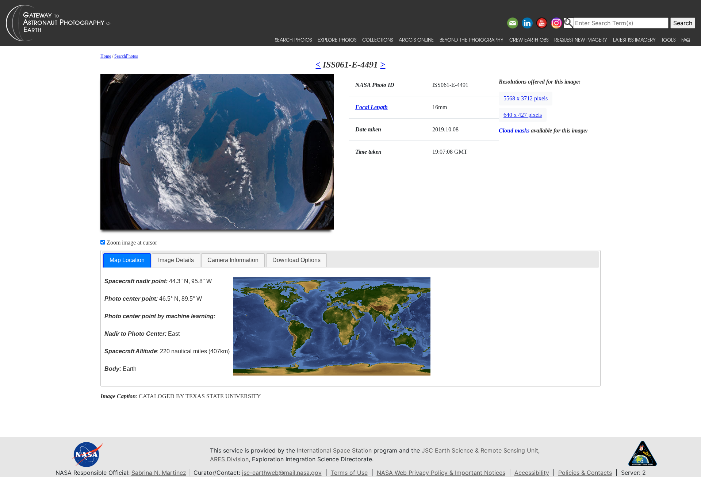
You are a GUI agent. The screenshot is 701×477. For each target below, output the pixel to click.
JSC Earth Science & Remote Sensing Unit (480, 450)
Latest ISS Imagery (634, 39)
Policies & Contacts (585, 472)
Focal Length (371, 107)
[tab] (127, 260)
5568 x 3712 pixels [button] (525, 98)
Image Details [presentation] (176, 260)
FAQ (685, 39)
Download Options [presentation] (296, 260)
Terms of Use (349, 472)
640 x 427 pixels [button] (522, 115)
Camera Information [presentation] (232, 260)
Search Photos (293, 39)
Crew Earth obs (528, 39)
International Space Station (334, 450)
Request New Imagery (580, 39)
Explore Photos (337, 39)
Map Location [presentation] (127, 260)
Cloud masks (514, 130)
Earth (120, 369)
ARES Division (229, 459)
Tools (668, 39)
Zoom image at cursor (131, 242)
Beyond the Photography (471, 39)
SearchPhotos (126, 56)
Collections (377, 39)
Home (105, 56)
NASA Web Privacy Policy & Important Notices (441, 472)
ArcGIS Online (416, 39)
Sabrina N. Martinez (158, 472)
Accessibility (531, 472)
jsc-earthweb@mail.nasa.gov (282, 472)
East (142, 334)
